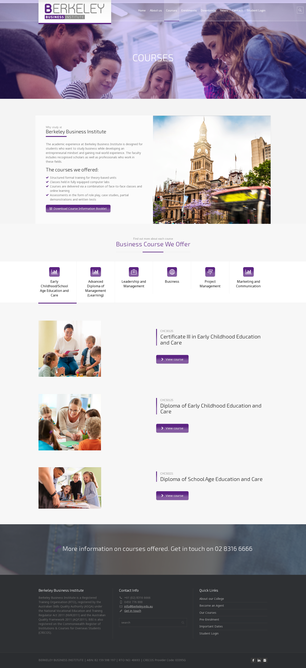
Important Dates (211, 626)
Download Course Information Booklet (80, 209)
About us (156, 10)
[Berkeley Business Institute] (75, 11)
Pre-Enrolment (209, 619)
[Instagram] (264, 660)
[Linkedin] (259, 660)
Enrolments (189, 10)
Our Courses (207, 613)
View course (174, 359)
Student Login (256, 10)
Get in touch (132, 611)
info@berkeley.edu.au (138, 606)
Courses (171, 10)
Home (142, 10)
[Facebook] (253, 660)
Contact (237, 10)
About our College (211, 599)
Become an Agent (211, 605)
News (224, 10)
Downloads (208, 10)
